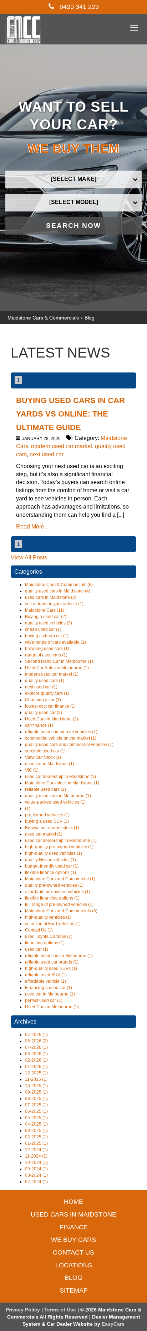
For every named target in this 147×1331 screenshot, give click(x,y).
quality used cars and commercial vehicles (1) (69, 744)
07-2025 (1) (36, 1104)
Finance (74, 1227)
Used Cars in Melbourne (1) (52, 1006)
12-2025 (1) (36, 1072)
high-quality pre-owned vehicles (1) (59, 846)
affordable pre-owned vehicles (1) (57, 891)
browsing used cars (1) (47, 648)
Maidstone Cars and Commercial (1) (60, 878)
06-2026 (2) (36, 1040)
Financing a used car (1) (48, 987)
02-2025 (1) (36, 1136)
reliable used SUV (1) (46, 974)
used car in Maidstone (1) (49, 763)
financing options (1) (45, 942)
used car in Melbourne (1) (50, 994)
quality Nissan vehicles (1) (50, 859)
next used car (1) (41, 687)
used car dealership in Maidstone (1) (60, 776)
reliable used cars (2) (45, 789)
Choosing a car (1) (43, 699)
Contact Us (73, 1252)
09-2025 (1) (36, 1092)
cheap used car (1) (43, 629)
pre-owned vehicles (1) (47, 814)
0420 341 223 (78, 6)
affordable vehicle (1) (45, 981)
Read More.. (31, 527)
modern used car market (61, 446)
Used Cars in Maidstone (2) (51, 719)
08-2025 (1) (36, 1098)
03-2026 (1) (36, 1053)
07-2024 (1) (36, 1181)
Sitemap (74, 1290)
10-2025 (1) (36, 1085)
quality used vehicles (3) (48, 623)
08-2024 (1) (36, 1175)
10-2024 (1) (36, 1162)
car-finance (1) (39, 725)
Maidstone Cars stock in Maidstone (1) (62, 782)
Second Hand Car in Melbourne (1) (59, 661)
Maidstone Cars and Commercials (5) (61, 910)
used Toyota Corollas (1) (48, 936)
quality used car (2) (43, 712)
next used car (47, 454)
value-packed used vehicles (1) (55, 802)
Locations (73, 1265)
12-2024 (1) (36, 1149)
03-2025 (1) (36, 1130)
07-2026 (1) (36, 1034)
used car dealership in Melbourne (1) (61, 840)
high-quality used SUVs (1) (51, 968)
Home (73, 1201)
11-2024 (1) (36, 1156)
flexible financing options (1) (52, 898)
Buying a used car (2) (45, 616)
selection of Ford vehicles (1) (53, 923)
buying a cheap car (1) (47, 635)
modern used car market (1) (51, 674)
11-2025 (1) (36, 1079)
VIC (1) (32, 770)
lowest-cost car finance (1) (50, 706)
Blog (90, 318)
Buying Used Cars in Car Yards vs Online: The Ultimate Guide (70, 414)
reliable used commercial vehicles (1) (61, 731)
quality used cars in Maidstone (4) (57, 591)
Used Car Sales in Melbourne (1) (57, 667)
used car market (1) (43, 834)
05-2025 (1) (36, 1117)
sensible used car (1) (45, 750)
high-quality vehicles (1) (48, 917)
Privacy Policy (23, 1310)
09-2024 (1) (36, 1168)
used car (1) (36, 949)
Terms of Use (60, 1310)
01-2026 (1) (36, 1066)
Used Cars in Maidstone (73, 1214)
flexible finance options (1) (50, 872)
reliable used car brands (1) (51, 962)
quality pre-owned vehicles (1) (54, 885)
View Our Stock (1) (43, 757)
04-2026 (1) (36, 1047)
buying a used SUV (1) (47, 821)
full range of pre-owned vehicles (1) (59, 904)
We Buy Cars (73, 1239)
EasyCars (113, 1324)
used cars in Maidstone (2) (50, 597)
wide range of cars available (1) (55, 642)
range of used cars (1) (46, 655)
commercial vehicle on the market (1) (60, 738)
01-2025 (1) (36, 1143)
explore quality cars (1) (47, 693)
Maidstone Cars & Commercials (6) (59, 584)
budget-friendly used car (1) (51, 866)
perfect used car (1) (43, 1000)
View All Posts (29, 557)
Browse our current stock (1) (52, 827)
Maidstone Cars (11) (44, 610)
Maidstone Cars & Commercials (43, 318)
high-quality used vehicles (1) (53, 853)
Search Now (73, 225)
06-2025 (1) (36, 1111)
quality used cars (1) (44, 680)
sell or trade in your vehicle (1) (54, 603)
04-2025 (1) (36, 1124)
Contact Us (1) (39, 930)
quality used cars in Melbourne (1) (58, 795)
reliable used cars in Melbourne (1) (59, 955)
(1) (27, 808)
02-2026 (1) (36, 1060)
